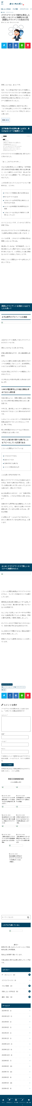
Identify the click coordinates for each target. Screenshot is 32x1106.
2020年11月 (7, 1049)
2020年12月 (7, 1044)
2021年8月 (6, 1022)
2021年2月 (6, 1033)
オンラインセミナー (8, 687)
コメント (4, 715)
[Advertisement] (16, 66)
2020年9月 (6, 1060)
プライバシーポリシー (19, 1098)
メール (3, 741)
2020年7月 (7, 1072)
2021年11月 (7, 1016)
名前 (3, 734)
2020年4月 (6, 1088)
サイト (3, 748)
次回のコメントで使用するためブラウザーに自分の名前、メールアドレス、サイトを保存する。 (15, 758)
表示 (7, 120)
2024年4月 (6, 1010)
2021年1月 (6, 1038)
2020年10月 (7, 1055)
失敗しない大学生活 (5, 9)
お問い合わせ (10, 1098)
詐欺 (4, 690)
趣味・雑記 (7, 997)
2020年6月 (6, 1077)
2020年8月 (7, 1066)
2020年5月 (7, 1083)
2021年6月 (6, 1027)
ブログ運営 (15, 9)
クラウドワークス (24, 9)
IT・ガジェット (8, 975)
